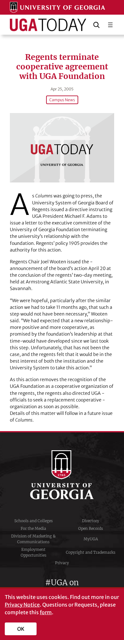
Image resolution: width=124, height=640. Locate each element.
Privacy (62, 562)
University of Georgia (62, 475)
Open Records (90, 528)
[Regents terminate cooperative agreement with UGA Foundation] (62, 147)
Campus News (62, 99)
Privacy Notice (22, 604)
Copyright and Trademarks (90, 552)
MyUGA (91, 539)
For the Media (33, 528)
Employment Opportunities (33, 552)
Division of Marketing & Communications (33, 539)
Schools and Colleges (33, 520)
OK (20, 629)
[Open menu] (110, 25)
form (46, 612)
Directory (90, 520)
